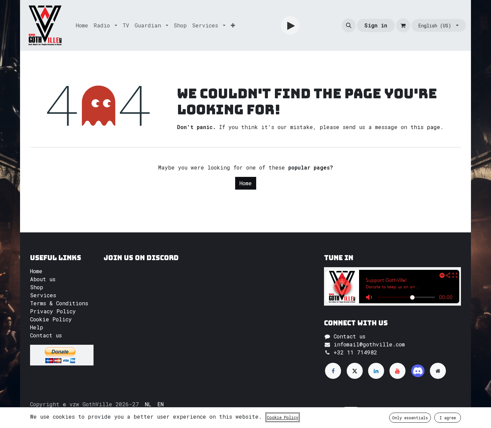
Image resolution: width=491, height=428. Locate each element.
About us (42, 279)
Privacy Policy (53, 311)
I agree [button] (448, 417)
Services (43, 295)
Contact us (46, 335)
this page (425, 126)
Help (36, 327)
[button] (349, 25)
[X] (355, 371)
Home (245, 183)
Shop (36, 287)
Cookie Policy (51, 319)
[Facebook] (333, 371)
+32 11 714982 (355, 352)
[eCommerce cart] (403, 25)
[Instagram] (418, 370)
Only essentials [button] (410, 417)
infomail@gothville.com (369, 344)
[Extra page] (438, 371)
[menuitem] (82, 25)
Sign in (375, 25)
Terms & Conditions (59, 303)
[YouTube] (397, 371)
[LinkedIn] (376, 371)
